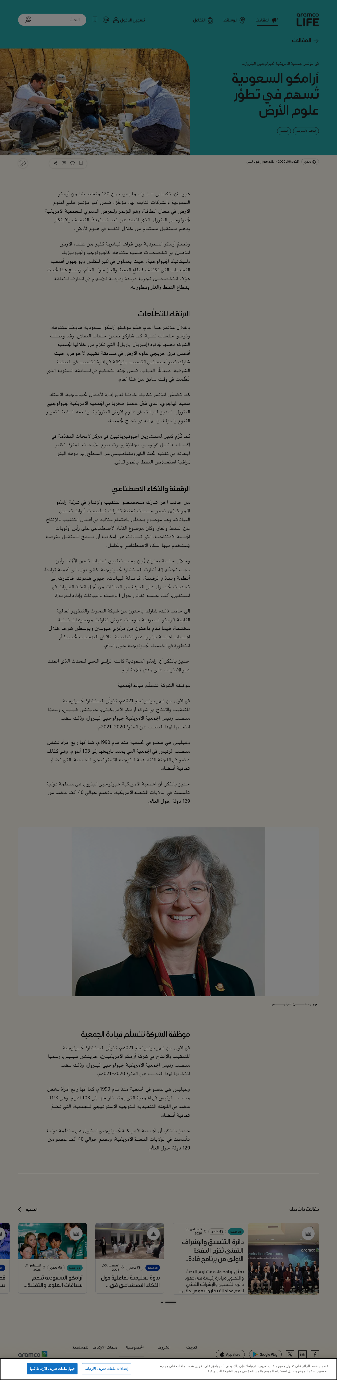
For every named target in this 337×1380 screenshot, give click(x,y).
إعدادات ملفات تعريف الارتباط (106, 1368)
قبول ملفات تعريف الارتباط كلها (52, 1368)
